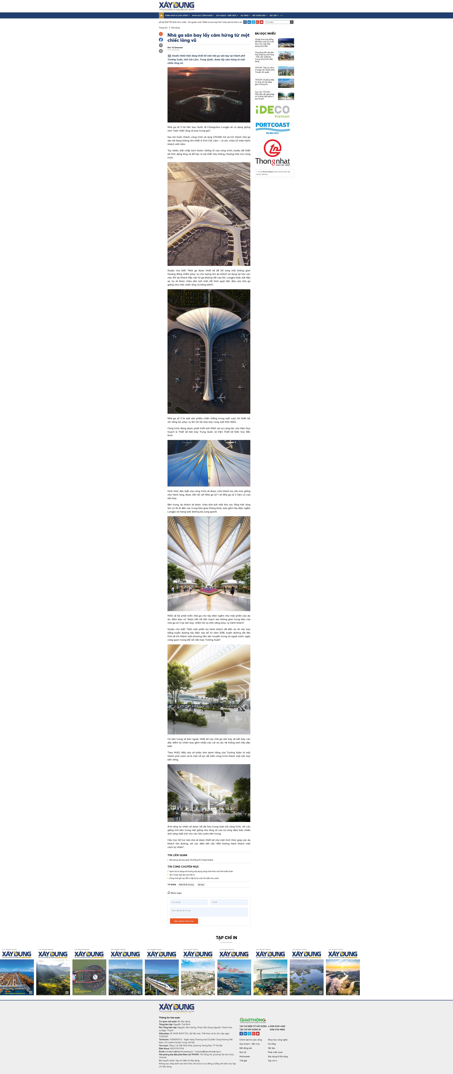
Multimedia (244, 1056)
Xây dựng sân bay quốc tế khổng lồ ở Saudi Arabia (191, 860)
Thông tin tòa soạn (169, 1017)
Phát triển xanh (275, 1052)
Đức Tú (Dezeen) (175, 47)
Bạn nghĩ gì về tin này (184, 921)
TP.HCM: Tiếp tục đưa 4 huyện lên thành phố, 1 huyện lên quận (265, 69)
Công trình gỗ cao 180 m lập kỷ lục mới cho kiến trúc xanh (194, 878)
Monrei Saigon (268, 172)
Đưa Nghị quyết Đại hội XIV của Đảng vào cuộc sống (162, 22)
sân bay (201, 884)
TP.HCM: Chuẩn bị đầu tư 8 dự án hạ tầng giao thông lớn (264, 82)
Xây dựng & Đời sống (278, 1056)
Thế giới (243, 1060)
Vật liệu (273, 15)
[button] (281, 15)
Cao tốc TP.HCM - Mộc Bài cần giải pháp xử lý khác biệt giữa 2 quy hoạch (264, 95)
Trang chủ (163, 27)
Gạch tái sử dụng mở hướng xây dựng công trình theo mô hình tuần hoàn (201, 871)
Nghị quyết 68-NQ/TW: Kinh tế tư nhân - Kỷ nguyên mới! (212, 22)
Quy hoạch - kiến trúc (226, 15)
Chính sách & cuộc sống (176, 15)
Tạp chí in (272, 1060)
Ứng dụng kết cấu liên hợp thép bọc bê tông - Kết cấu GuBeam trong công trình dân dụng (264, 57)
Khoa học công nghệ (202, 15)
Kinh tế (242, 1052)
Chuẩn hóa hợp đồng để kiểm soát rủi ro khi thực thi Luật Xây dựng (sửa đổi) (264, 42)
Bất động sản (258, 15)
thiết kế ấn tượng (186, 884)
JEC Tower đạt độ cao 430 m (182, 875)
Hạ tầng (244, 15)
